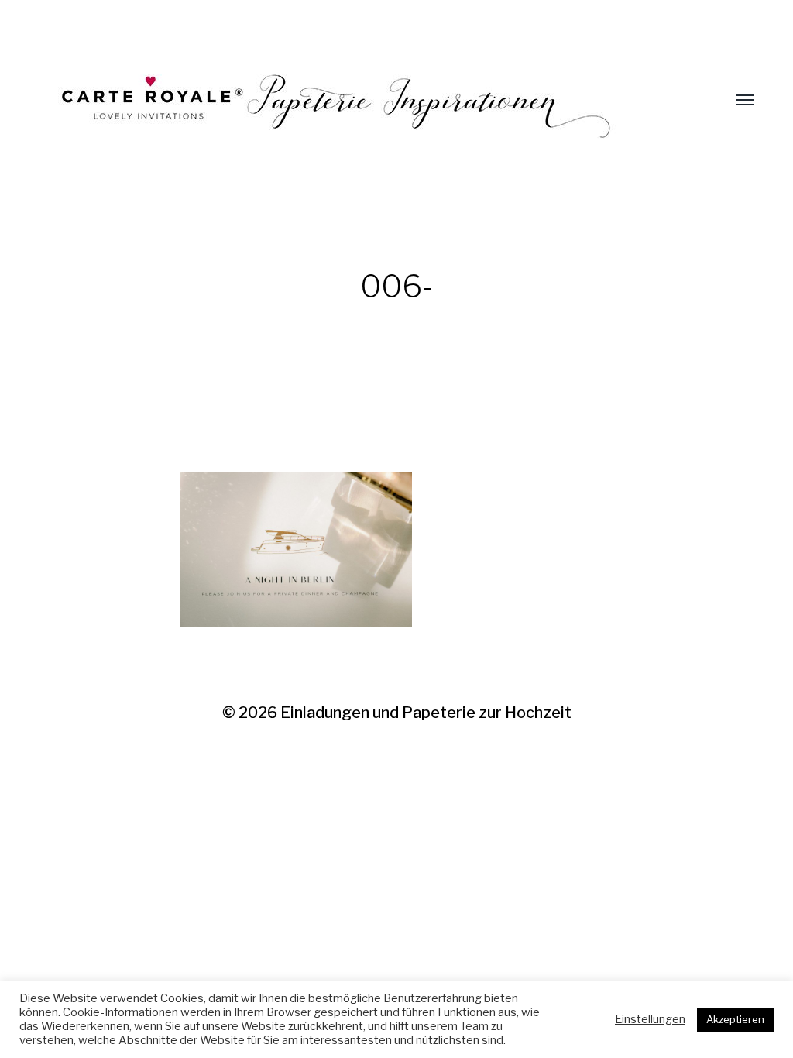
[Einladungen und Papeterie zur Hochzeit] (365, 100)
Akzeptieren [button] (735, 1019)
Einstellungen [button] (650, 1019)
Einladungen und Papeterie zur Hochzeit (426, 712)
